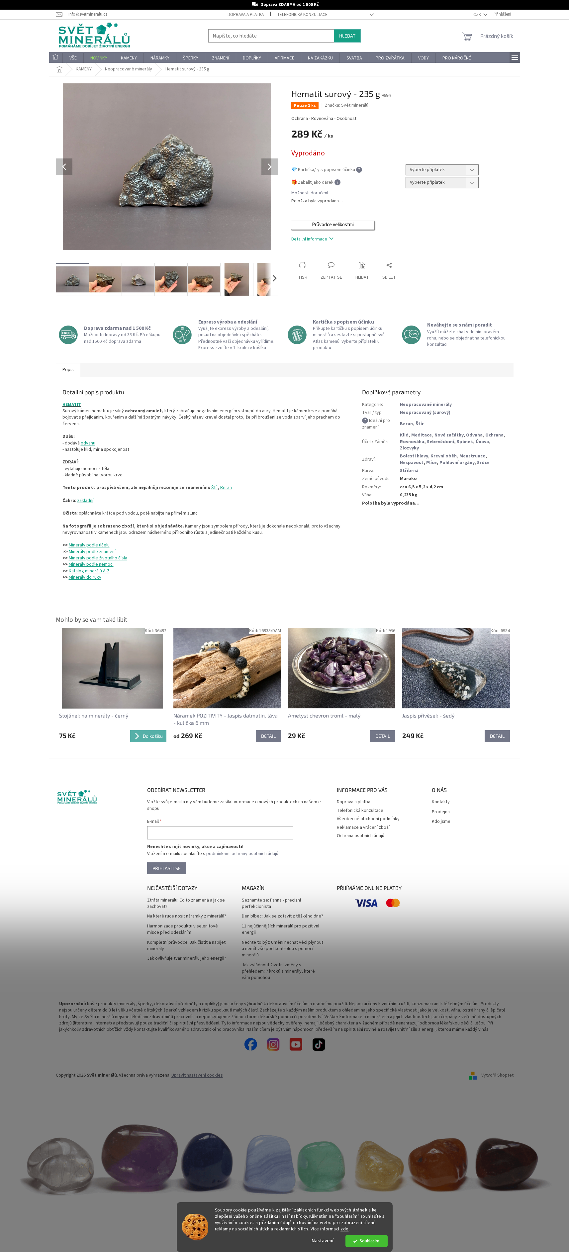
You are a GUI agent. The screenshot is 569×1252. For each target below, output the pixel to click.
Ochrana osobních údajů (360, 835)
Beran (226, 487)
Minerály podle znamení (92, 551)
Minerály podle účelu (89, 545)
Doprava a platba (246, 15)
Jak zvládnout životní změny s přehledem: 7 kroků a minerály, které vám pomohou (278, 971)
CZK (477, 15)
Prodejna (441, 812)
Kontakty (441, 802)
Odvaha (474, 435)
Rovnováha (412, 441)
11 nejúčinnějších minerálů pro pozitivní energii (280, 929)
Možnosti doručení (309, 193)
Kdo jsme (441, 822)
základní (85, 500)
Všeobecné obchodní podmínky (368, 819)
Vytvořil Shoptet (497, 1075)
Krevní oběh (443, 456)
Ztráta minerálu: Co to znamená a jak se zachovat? (186, 903)
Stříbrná (409, 470)
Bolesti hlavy (414, 456)
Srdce (483, 462)
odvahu (88, 443)
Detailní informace (309, 239)
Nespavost (412, 462)
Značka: (346, 105)
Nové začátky (448, 435)
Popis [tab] (68, 369)
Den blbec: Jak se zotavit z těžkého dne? (282, 916)
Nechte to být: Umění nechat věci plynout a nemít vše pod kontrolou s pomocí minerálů (282, 949)
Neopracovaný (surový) (425, 412)
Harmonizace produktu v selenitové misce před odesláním (182, 929)
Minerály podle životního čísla (98, 558)
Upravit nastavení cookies (197, 1075)
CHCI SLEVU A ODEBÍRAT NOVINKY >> (48, 1213)
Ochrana (494, 435)
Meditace (421, 435)
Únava (482, 441)
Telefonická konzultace (302, 15)
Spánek (465, 441)
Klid (404, 435)
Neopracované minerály (426, 404)
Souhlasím (369, 1241)
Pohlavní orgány (456, 462)
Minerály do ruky (85, 577)
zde (344, 1229)
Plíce (431, 462)
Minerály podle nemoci (91, 564)
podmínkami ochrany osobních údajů (242, 853)
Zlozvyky (409, 448)
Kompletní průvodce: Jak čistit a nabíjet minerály (186, 945)
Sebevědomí (440, 441)
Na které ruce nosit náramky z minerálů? (186, 916)
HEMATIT (71, 404)
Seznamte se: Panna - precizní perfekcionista (271, 903)
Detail (268, 736)
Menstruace (472, 456)
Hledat (347, 36)
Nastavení (322, 1240)
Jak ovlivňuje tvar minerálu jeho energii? (186, 958)
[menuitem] (55, 58)
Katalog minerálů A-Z (89, 571)
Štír (214, 487)
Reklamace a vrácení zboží (363, 827)
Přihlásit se (166, 868)
